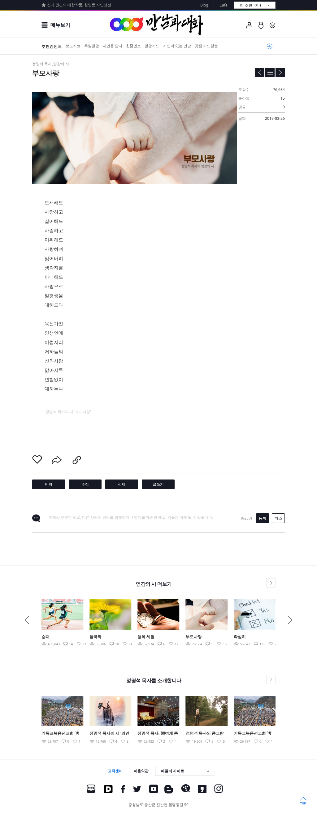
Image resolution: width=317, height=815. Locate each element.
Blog (204, 5)
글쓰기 (158, 484)
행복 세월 (145, 636)
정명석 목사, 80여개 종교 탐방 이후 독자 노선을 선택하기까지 (157, 733)
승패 (45, 636)
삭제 (121, 484)
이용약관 (141, 770)
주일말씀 (91, 45)
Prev (27, 620)
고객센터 (115, 770)
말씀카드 (152, 45)
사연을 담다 (112, 45)
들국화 (95, 636)
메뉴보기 (60, 25)
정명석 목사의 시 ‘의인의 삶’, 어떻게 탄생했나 (110, 733)
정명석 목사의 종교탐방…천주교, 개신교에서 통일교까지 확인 (207, 733)
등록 (262, 518)
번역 (48, 484)
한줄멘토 (133, 45)
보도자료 (73, 45)
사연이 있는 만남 (177, 45)
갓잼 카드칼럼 (206, 45)
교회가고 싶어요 (268, 46)
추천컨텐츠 (51, 46)
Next (290, 620)
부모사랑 (194, 636)
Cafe (223, 5)
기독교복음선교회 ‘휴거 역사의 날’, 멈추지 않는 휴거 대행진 (60, 733)
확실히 (240, 636)
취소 (278, 518)
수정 (85, 484)
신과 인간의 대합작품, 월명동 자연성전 (79, 4)
